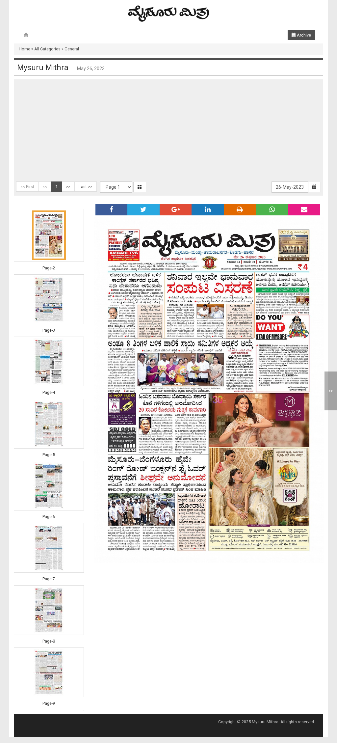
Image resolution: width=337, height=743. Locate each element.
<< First (27, 186)
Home (24, 48)
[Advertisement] (168, 132)
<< (44, 186)
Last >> (85, 186)
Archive (303, 35)
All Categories (47, 48)
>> (68, 186)
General (72, 48)
